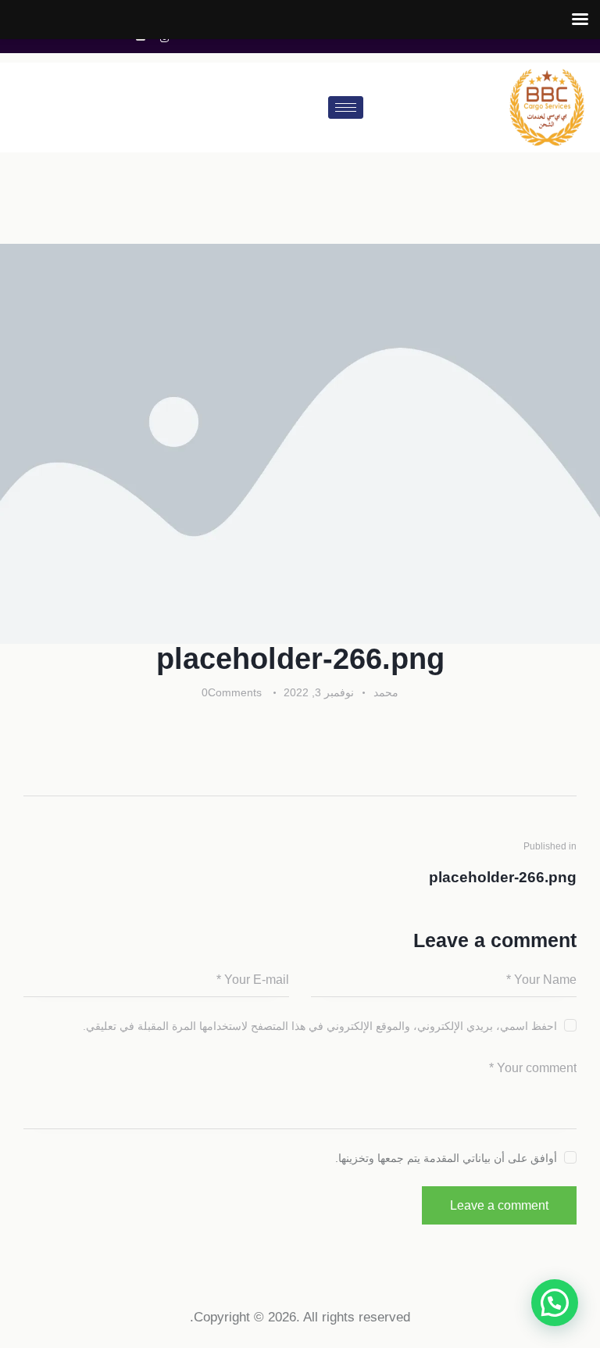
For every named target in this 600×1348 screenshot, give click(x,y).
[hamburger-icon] (345, 107)
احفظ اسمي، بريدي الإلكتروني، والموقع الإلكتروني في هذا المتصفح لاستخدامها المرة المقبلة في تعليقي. (320, 1026)
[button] (554, 1302)
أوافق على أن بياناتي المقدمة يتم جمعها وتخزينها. (446, 1158)
